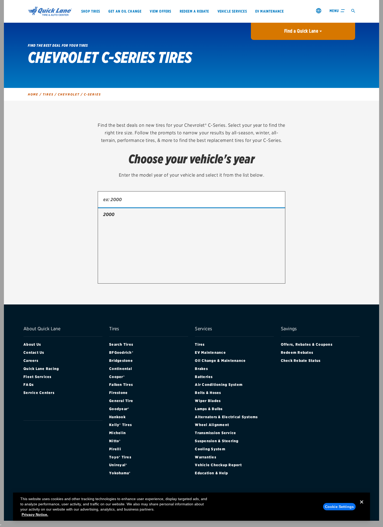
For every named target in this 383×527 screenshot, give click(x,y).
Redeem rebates (297, 352)
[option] (191, 214)
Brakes (201, 369)
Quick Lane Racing (41, 369)
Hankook (117, 417)
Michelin (117, 433)
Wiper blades (208, 401)
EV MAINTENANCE (269, 11)
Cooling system (210, 449)
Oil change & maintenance (220, 360)
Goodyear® (119, 409)
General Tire (121, 401)
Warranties (205, 457)
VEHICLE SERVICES (232, 11)
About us (32, 344)
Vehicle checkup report (218, 465)
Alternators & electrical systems (226, 417)
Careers (30, 360)
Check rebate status (301, 360)
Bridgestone (121, 360)
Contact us (33, 352)
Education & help (211, 473)
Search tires (121, 344)
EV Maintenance (210, 352)
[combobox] (191, 199)
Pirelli (115, 449)
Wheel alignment (212, 425)
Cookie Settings (339, 507)
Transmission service (215, 433)
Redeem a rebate (194, 11)
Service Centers (38, 393)
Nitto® (115, 441)
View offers (160, 11)
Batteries (204, 377)
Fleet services (37, 377)
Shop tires (90, 11)
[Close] (361, 506)
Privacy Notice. (35, 514)
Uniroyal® (118, 465)
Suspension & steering (216, 441)
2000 (108, 214)
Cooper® (117, 377)
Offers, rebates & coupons (306, 344)
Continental (120, 369)
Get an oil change (124, 11)
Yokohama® (120, 473)
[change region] (318, 10)
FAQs (28, 384)
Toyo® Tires (120, 457)
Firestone (118, 393)
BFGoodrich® (121, 352)
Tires (200, 344)
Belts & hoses (208, 393)
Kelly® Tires (120, 425)
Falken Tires (121, 384)
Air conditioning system (219, 384)
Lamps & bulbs (209, 409)
